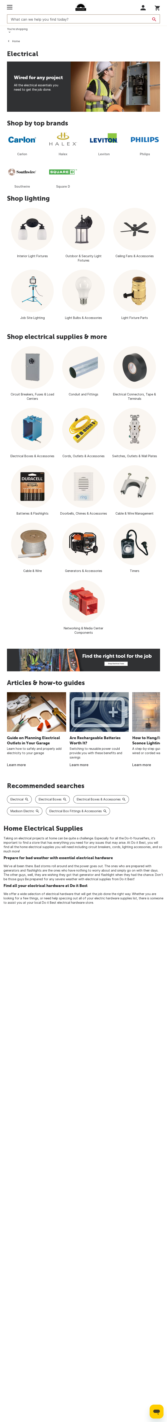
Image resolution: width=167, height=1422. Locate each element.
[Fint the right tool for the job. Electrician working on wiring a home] (83, 660)
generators (11, 870)
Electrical (16, 799)
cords (116, 847)
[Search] (154, 19)
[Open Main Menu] (9, 7)
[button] (143, 7)
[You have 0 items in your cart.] (157, 7)
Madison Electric (22, 811)
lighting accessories (136, 847)
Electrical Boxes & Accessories (99, 799)
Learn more (16, 765)
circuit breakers (99, 847)
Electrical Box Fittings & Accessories (75, 811)
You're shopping (17, 29)
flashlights (34, 870)
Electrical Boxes (50, 799)
